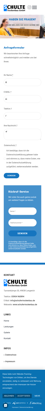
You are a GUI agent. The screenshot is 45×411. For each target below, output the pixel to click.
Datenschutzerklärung (26, 407)
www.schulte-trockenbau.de (25, 304)
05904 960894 (17, 296)
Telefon (8, 109)
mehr (37, 396)
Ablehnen (9, 396)
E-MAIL (7, 92)
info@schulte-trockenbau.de (22, 300)
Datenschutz (10, 355)
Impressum (10, 361)
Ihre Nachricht (10, 125)
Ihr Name (8, 75)
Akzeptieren (23, 396)
